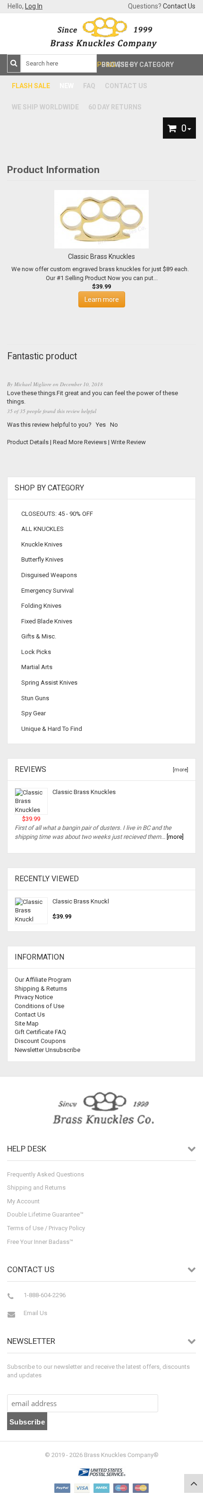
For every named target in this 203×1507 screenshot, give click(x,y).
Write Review (128, 442)
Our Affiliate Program (43, 979)
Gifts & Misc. (38, 636)
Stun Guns (35, 698)
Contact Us (179, 6)
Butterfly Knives (42, 559)
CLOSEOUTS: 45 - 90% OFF (57, 513)
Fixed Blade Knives (46, 621)
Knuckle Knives (41, 544)
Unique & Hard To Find (51, 728)
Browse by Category (138, 64)
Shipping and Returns (36, 1187)
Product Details (28, 442)
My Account (23, 1201)
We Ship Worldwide (45, 107)
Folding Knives (41, 605)
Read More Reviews (80, 442)
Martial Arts (36, 667)
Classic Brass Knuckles (84, 791)
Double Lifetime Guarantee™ (45, 1214)
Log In (33, 6)
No (114, 424)
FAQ (89, 86)
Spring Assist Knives (49, 682)
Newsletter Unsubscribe (47, 1049)
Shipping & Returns (41, 988)
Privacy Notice (34, 997)
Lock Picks (36, 651)
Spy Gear (33, 713)
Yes (101, 424)
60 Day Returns (115, 107)
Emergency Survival (47, 590)
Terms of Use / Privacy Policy (46, 1228)
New (66, 86)
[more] (179, 770)
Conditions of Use (39, 1006)
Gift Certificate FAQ (40, 1031)
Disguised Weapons (49, 575)
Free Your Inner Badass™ (40, 1241)
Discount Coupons (40, 1040)
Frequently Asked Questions (45, 1174)
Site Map (27, 1023)
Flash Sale (31, 86)
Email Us (35, 1313)
